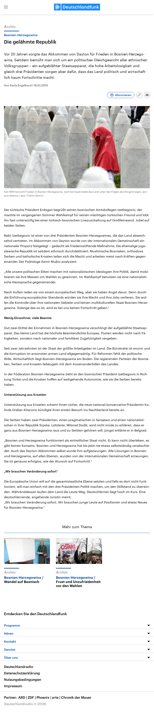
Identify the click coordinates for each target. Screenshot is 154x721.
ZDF (32, 697)
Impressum (13, 686)
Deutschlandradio (18, 667)
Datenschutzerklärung (22, 673)
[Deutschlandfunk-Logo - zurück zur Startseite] (77, 7)
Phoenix (43, 697)
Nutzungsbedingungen (22, 679)
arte (56, 697)
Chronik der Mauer (76, 697)
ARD (22, 697)
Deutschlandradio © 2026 (25, 704)
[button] (6, 7)
